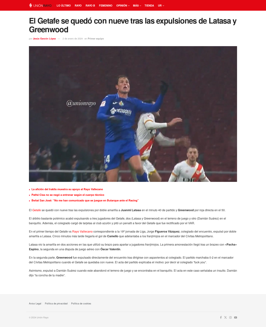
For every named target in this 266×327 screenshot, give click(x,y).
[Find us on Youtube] (235, 317)
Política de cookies (81, 303)
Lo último (64, 5)
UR (160, 5)
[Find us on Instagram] (230, 317)
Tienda (149, 5)
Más (136, 5)
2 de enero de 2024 (73, 38)
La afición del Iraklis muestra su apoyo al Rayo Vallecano (67, 189)
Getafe (36, 210)
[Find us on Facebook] (221, 317)
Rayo (78, 5)
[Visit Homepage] (40, 5)
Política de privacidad (56, 303)
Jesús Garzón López (44, 38)
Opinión (121, 5)
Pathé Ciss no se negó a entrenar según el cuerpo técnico (67, 195)
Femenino (105, 5)
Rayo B (90, 5)
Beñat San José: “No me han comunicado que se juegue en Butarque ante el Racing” (85, 200)
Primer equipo (96, 38)
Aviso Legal (35, 303)
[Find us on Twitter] (225, 317)
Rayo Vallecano (82, 231)
